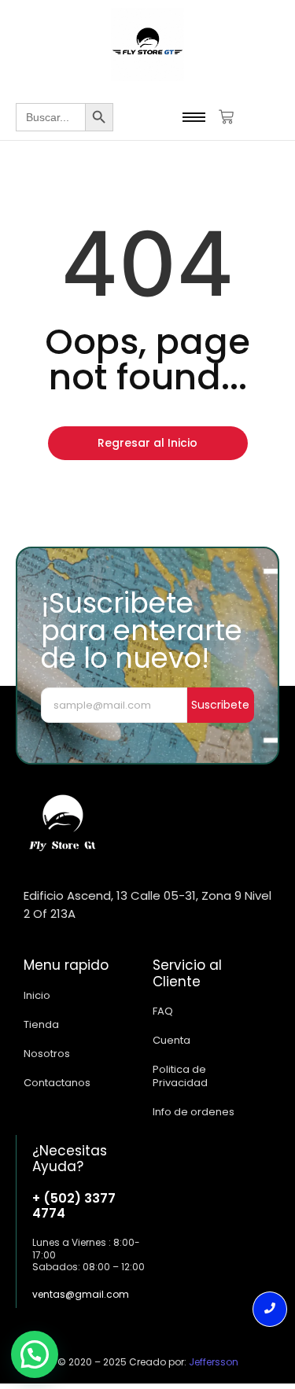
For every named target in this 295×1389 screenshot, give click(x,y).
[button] (34, 1354)
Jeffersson (213, 1362)
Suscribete (220, 705)
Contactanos (57, 1082)
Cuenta (171, 1040)
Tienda (41, 1024)
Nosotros (47, 1053)
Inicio (37, 995)
